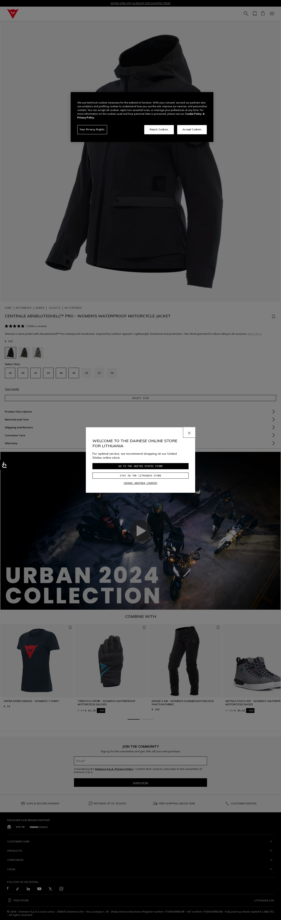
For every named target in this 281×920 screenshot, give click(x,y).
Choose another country (140, 483)
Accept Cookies (192, 129)
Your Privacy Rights (92, 129)
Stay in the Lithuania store (140, 475)
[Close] (189, 432)
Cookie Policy (193, 113)
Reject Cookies (159, 129)
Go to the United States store (140, 466)
